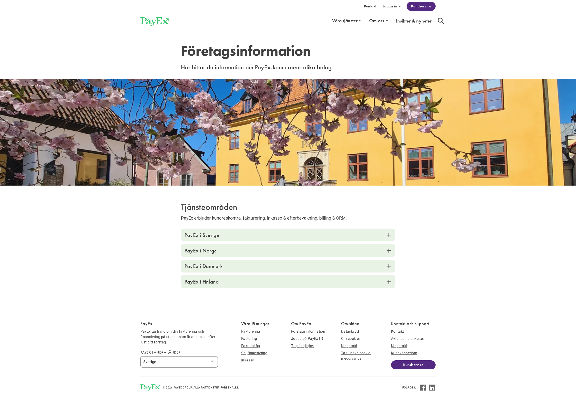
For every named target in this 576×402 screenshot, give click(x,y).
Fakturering (250, 331)
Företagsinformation (308, 331)
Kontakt (370, 6)
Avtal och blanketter (407, 338)
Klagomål (349, 346)
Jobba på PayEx (304, 338)
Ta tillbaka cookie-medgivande (356, 356)
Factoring (249, 338)
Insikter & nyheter (414, 21)
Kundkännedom (404, 353)
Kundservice (421, 6)
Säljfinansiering (254, 353)
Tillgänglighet (302, 346)
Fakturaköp (250, 346)
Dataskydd (350, 331)
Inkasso (247, 360)
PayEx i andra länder (160, 352)
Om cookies (350, 338)
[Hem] (154, 21)
